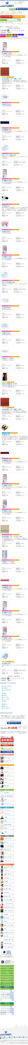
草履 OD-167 (6, 206)
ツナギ (5, 853)
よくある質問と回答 (7, 690)
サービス (8, 12)
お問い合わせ (7, 980)
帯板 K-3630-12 (7, 104)
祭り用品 (7, 13)
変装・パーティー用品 (8, 925)
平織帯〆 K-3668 (7, 511)
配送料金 (5, 704)
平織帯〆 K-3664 (7, 180)
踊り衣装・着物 (7, 888)
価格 (15, 36)
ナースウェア (7, 810)
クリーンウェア (7, 803)
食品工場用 (6, 792)
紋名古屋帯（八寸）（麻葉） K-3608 (12, 78)
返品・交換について (7, 708)
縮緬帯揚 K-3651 (7, 129)
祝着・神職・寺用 (7, 943)
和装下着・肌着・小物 (8, 939)
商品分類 (3, 34)
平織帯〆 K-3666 (7, 638)
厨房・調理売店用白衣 (8, 796)
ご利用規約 (7, 973)
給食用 (5, 799)
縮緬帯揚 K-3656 (7, 587)
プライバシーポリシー (7, 975)
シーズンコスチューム (8, 903)
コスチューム (7, 870)
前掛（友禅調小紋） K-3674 (10, 383)
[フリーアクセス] (12, 9)
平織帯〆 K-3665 (7, 485)
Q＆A (7, 970)
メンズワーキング (7, 838)
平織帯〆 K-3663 (7, 53)
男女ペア (6, 842)
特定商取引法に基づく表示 (7, 965)
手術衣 (5, 817)
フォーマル (6, 767)
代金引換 (5, 701)
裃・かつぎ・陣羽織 (8, 899)
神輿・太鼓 (6, 892)
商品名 (21, 34)
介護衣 (5, 831)
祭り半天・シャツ (7, 885)
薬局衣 (5, 828)
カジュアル (6, 771)
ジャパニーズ (7, 774)
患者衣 (5, 821)
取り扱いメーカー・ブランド (17, 13)
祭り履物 (6, 914)
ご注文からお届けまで (7, 686)
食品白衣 (14, 12)
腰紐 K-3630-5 (6, 333)
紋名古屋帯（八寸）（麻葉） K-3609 (12, 409)
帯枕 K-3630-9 (6, 231)
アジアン (6, 778)
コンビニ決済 (5, 697)
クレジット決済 (6, 699)
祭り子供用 (6, 878)
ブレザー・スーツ (7, 860)
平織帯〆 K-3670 (7, 256)
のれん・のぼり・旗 (8, 910)
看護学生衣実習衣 (7, 824)
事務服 (3, 12)
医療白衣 (20, 12)
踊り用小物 (6, 917)
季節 (15, 34)
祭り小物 (6, 936)
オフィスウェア (7, 757)
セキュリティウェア (8, 856)
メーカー (9, 36)
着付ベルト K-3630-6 (8, 358)
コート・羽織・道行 (8, 947)
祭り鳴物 (6, 881)
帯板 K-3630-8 (6, 307)
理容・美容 (6, 785)
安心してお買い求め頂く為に (7, 977)
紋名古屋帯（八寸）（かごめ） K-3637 (12, 536)
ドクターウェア (7, 813)
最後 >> (9, 32)
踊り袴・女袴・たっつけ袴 (8, 874)
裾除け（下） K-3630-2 (9, 561)
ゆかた (5, 928)
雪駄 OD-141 (6, 434)
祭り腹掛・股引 (7, 896)
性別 (9, 34)
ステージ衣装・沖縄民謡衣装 (8, 867)
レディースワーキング (8, 845)
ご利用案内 (5, 688)
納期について (5, 706)
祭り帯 (5, 921)
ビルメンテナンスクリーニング (7, 850)
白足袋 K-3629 (6, 663)
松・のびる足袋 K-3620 (9, 282)
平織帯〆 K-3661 (7, 612)
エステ (5, 782)
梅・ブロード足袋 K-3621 (9, 155)
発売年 (2, 36)
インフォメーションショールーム (8, 761)
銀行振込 (5, 693)
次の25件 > (3, 32)
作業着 (1, 13)
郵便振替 (5, 695)
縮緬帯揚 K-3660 (7, 460)
